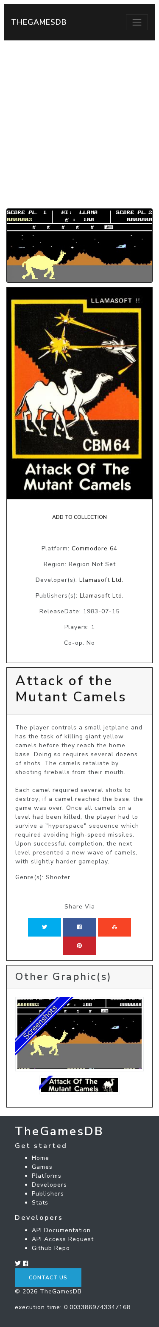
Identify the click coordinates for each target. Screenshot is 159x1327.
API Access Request (63, 1239)
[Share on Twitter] (44, 927)
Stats (40, 1203)
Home (40, 1158)
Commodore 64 (94, 548)
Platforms (46, 1176)
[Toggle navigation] (137, 22)
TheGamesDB (39, 22)
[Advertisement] (79, 124)
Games (42, 1167)
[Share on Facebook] (79, 927)
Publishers (48, 1194)
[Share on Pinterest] (79, 946)
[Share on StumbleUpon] (114, 927)
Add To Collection (79, 517)
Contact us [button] (48, 1277)
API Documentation (61, 1230)
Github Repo (51, 1248)
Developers (49, 1185)
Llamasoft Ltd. (101, 580)
